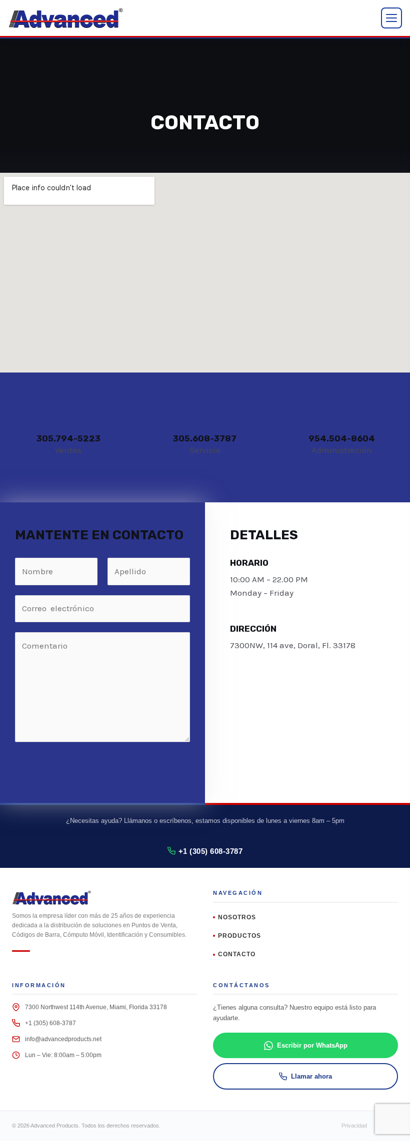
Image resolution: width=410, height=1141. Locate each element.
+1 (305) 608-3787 (210, 851)
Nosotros (237, 917)
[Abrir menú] (391, 17)
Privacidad (354, 1126)
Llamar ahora (311, 1076)
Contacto (237, 954)
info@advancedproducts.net (63, 1039)
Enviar (39, 778)
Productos (239, 935)
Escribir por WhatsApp (312, 1045)
